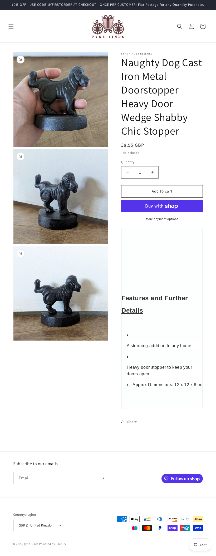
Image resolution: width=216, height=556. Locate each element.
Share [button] (132, 421)
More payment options (162, 219)
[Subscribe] (102, 478)
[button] (11, 26)
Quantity (127, 162)
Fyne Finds (31, 544)
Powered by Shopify (52, 544)
